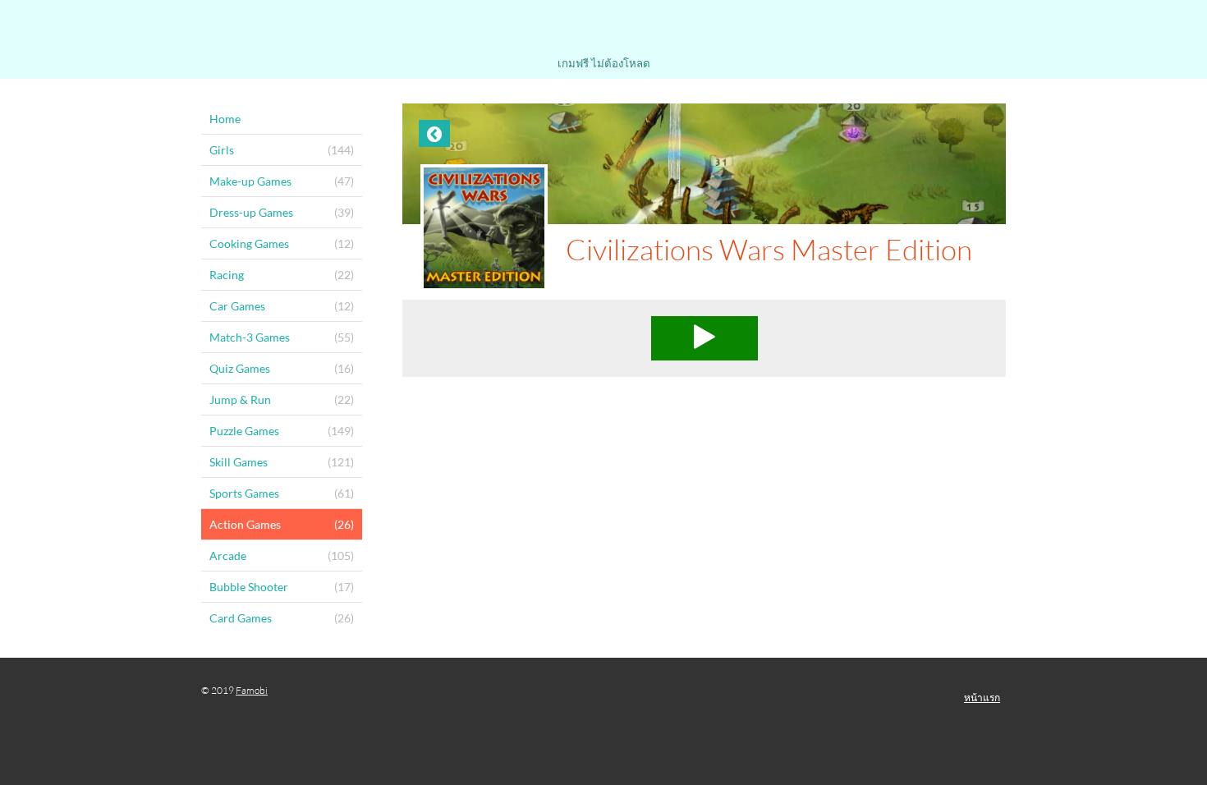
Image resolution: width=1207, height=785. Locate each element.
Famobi (252, 690)
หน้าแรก (982, 697)
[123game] (603, 30)
